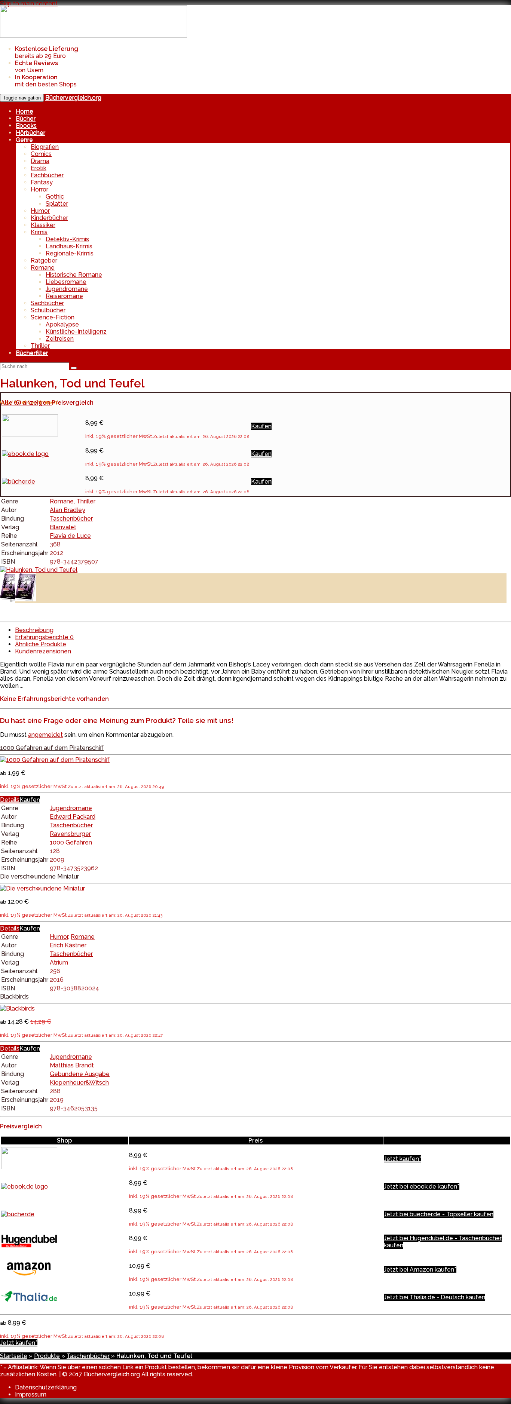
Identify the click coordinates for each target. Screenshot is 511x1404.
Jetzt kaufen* (402, 1158)
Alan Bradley (67, 510)
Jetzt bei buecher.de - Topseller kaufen (438, 1214)
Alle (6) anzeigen (26, 402)
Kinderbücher (49, 217)
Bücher (26, 118)
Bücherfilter (32, 352)
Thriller (40, 345)
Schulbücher (48, 310)
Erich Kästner (68, 945)
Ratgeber (44, 260)
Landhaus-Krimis (69, 246)
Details (9, 799)
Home (24, 111)
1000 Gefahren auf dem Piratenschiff (52, 747)
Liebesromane (66, 281)
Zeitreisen (60, 338)
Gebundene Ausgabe (80, 1073)
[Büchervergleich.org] (93, 35)
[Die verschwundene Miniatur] (42, 888)
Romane (43, 267)
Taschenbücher (71, 518)
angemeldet (45, 734)
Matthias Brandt (72, 1065)
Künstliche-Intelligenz (76, 331)
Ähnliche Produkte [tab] (40, 644)
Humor (40, 210)
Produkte (47, 1355)
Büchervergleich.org (73, 97)
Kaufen (261, 426)
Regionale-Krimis (70, 253)
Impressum (30, 1394)
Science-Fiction (52, 317)
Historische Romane (74, 274)
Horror (39, 189)
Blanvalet (63, 527)
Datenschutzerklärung (46, 1387)
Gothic (55, 196)
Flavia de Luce (70, 535)
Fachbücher (47, 175)
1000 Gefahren (71, 842)
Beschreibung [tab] (34, 630)
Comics (41, 153)
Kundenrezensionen (43, 651)
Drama (40, 161)
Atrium (59, 962)
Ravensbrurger (70, 833)
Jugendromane (67, 288)
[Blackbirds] (17, 1008)
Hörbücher (30, 132)
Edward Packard (72, 816)
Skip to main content (29, 3)
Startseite (13, 1355)
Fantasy (42, 182)
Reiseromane (64, 296)
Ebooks (26, 125)
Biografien (45, 146)
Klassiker (43, 225)
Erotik (38, 168)
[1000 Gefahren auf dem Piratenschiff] (55, 759)
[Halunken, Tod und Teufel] (38, 569)
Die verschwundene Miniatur (39, 876)
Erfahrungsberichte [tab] (44, 637)
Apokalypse (62, 324)
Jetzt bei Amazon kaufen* (420, 1269)
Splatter (57, 203)
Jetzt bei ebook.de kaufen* (421, 1186)
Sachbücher (47, 303)
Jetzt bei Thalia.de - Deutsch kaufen (434, 1297)
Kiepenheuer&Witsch (79, 1082)
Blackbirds (14, 996)
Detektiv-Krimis (67, 239)
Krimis (39, 232)
